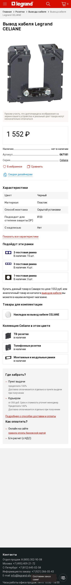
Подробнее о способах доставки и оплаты (30, 416)
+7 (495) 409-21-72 (24, 563)
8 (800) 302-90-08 (31, 559)
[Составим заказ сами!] (63, 578)
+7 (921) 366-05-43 (43, 571)
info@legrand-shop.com (25, 575)
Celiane (64, 160)
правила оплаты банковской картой (27, 433)
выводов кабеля (52, 292)
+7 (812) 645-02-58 (30, 567)
